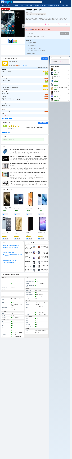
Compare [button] (44, 58)
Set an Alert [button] (29, 29)
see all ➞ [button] (23, 63)
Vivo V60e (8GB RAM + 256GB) (18, 232)
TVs (31, 5)
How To (12, 5)
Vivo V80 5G (28, 232)
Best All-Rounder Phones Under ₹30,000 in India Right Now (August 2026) (27, 173)
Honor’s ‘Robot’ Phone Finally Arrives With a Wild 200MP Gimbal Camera (28, 156)
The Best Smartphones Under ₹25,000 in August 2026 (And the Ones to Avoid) (28, 164)
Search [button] (63, 33)
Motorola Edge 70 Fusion (6, 232)
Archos (43, 14)
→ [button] (7, 132)
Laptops (26, 5)
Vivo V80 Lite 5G (41, 232)
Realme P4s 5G (29, 208)
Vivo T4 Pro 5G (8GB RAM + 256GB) (6, 208)
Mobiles (16, 5)
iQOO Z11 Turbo (41, 208)
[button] (24, 118)
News (3, 5)
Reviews (8, 5)
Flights (67, 5)
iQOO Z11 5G (16, 208)
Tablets (21, 5)
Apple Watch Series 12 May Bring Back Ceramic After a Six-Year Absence (28, 181)
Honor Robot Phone (58, 98)
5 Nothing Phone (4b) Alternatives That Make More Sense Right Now (27, 149)
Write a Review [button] (43, 122)
